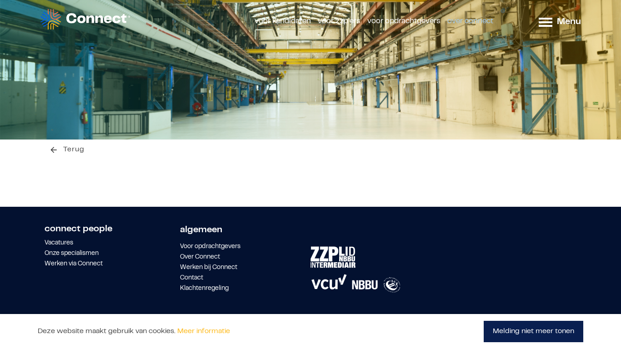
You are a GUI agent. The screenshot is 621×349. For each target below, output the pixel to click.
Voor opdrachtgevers (404, 21)
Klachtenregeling (204, 288)
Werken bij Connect (208, 267)
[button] (545, 21)
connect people (78, 229)
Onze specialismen (72, 253)
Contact (191, 278)
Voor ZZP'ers (339, 21)
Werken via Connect (74, 264)
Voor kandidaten (283, 21)
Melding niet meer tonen (533, 331)
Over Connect (470, 21)
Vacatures (59, 243)
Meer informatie (203, 331)
